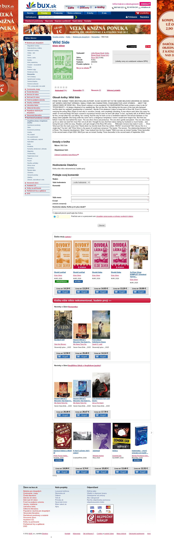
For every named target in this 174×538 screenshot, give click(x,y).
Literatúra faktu (32, 105)
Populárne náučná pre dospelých (36, 511)
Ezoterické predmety (33, 130)
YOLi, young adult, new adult (36, 86)
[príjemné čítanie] (63, 87)
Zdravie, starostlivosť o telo (35, 179)
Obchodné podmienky (136, 533)
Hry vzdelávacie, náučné (35, 139)
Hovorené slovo (32, 183)
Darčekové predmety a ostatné (38, 118)
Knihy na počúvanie (34, 188)
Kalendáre (30, 141)
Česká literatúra (33, 92)
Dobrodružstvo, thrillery (34, 48)
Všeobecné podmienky (34, 21)
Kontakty (87, 21)
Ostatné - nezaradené (34, 65)
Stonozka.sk (60, 493)
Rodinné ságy (31, 69)
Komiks (29, 60)
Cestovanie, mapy (33, 89)
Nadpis (55, 179)
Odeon (58, 495)
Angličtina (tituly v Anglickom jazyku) (84, 365)
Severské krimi (61, 502)
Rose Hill (94, 58)
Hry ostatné (31, 134)
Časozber (135, 451)
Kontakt (67, 533)
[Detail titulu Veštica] (101, 436)
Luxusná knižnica (62, 491)
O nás (104, 13)
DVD (28, 193)
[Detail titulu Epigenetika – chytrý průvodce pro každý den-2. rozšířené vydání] (121, 436)
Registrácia (144, 17)
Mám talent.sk (60, 504)
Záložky (29, 177)
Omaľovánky (31, 153)
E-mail (55, 201)
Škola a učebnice (74, 13)
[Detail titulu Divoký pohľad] (63, 254)
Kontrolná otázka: (59, 207)
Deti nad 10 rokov (33, 97)
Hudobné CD (31, 185)
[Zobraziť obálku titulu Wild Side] (63, 65)
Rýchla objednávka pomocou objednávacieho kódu (98, 501)
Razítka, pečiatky (32, 163)
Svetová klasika (32, 81)
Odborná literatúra (33, 108)
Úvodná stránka (58, 37)
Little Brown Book (97, 53)
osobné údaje (109, 533)
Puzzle (29, 160)
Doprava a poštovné (62, 21)
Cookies (100, 533)
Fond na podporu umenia (36, 100)
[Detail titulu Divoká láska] (101, 254)
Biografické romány (33, 46)
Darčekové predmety (34, 125)
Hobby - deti (31, 53)
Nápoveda (49, 21)
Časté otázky (77, 21)
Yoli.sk (57, 498)
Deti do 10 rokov (33, 95)
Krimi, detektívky (32, 62)
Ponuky (44, 13)
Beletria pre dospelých (81, 37)
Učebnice (30, 172)
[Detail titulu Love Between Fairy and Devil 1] (101, 384)
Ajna (57, 506)
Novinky (30, 13)
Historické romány (33, 50)
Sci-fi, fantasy (31, 76)
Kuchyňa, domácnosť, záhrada (36, 149)
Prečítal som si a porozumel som (102, 216)
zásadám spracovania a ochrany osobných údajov (114, 216)
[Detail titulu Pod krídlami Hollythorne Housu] (101, 325)
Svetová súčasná (32, 84)
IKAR (30, 533)
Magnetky (30, 151)
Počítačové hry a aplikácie (36, 191)
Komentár (56, 186)
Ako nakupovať (93, 498)
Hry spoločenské (32, 137)
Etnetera (45, 533)
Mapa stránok (121, 533)
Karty (29, 144)
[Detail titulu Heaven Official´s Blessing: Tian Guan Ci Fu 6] (82, 331)
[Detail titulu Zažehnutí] (82, 436)
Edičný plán (91, 491)
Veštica (95, 451)
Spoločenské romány (34, 79)
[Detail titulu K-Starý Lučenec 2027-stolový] (62, 436)
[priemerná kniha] (61, 87)
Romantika (95, 37)
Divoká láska (97, 272)
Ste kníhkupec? (88, 533)
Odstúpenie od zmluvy (96, 495)
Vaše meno (57, 197)
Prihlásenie (132, 17)
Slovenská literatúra (34, 115)
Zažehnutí (76, 451)
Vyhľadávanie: (31, 17)
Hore (149, 533)
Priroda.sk (59, 500)
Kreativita (30, 146)
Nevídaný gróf (59, 340)
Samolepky (30, 168)
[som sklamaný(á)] (55, 87)
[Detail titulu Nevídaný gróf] (63, 325)
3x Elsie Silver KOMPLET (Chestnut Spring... (138, 274)
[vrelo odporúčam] (66, 87)
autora (68, 237)
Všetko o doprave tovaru (97, 493)
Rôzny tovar (31, 165)
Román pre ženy (32, 72)
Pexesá (29, 158)
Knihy (68, 37)
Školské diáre (31, 170)
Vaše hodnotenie (59, 182)
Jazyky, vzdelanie (33, 103)
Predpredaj (58, 13)
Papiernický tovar (32, 156)
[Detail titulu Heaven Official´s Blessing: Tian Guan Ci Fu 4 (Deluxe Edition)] (82, 389)
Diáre (29, 127)
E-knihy (90, 13)
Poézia (29, 67)
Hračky (29, 132)
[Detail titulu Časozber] (141, 436)
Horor (29, 55)
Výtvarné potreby (32, 175)
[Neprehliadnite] (131, 6)
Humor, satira (31, 57)
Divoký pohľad (60, 272)
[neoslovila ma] (58, 87)
